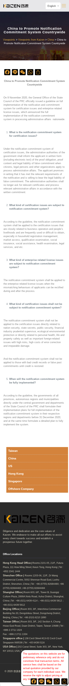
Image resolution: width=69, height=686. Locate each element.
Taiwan (13, 450)
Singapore (15, 481)
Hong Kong (16, 473)
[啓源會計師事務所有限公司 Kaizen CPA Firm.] (16, 5)
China (12, 458)
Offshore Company (21, 488)
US (10, 466)
